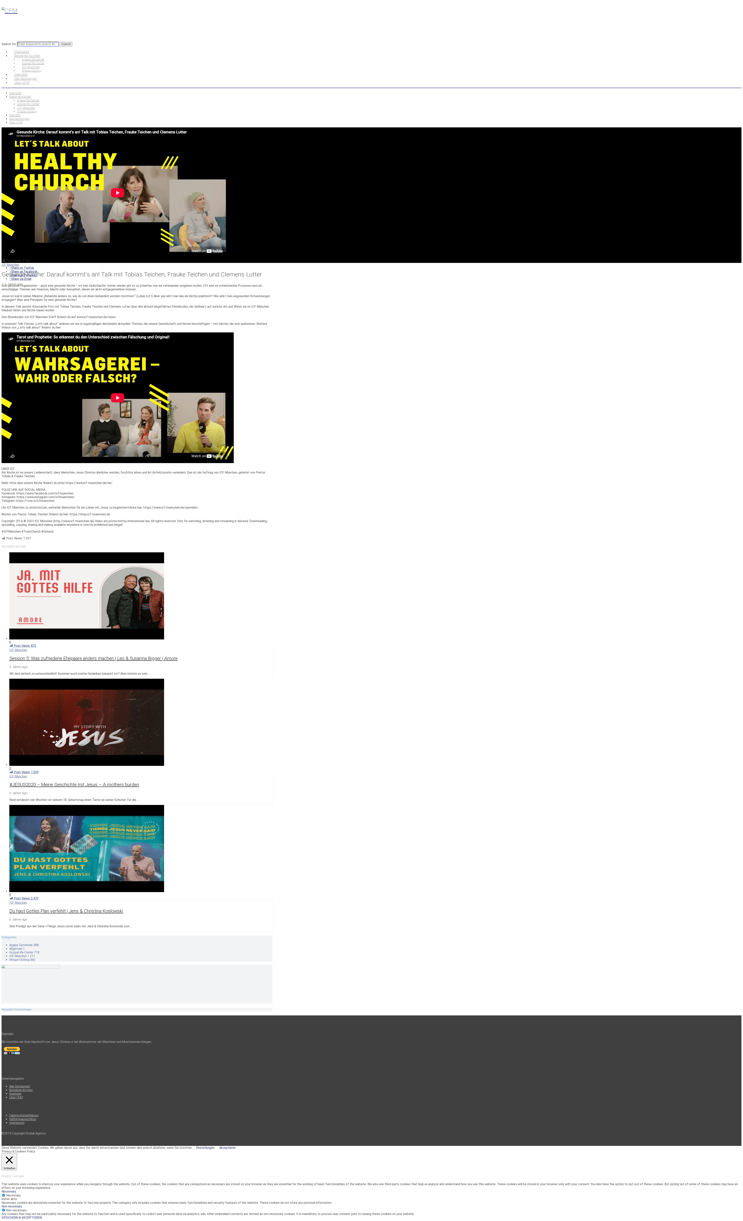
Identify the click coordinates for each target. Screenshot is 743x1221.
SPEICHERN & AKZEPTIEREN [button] (22, 1217)
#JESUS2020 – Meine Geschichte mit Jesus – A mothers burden (74, 784)
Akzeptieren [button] (227, 1148)
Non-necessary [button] (12, 1206)
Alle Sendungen (19, 1086)
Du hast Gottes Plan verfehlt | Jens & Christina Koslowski (66, 911)
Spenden (15, 1094)
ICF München (10, 265)
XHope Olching (22, 960)
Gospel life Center (24, 952)
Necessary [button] (9, 1191)
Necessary (13, 1195)
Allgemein (17, 949)
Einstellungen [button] (205, 1148)
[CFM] (9, 10)
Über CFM (16, 1097)
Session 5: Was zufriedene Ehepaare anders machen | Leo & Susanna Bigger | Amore (93, 658)
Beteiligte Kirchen (21, 1090)
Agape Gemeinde (24, 945)
